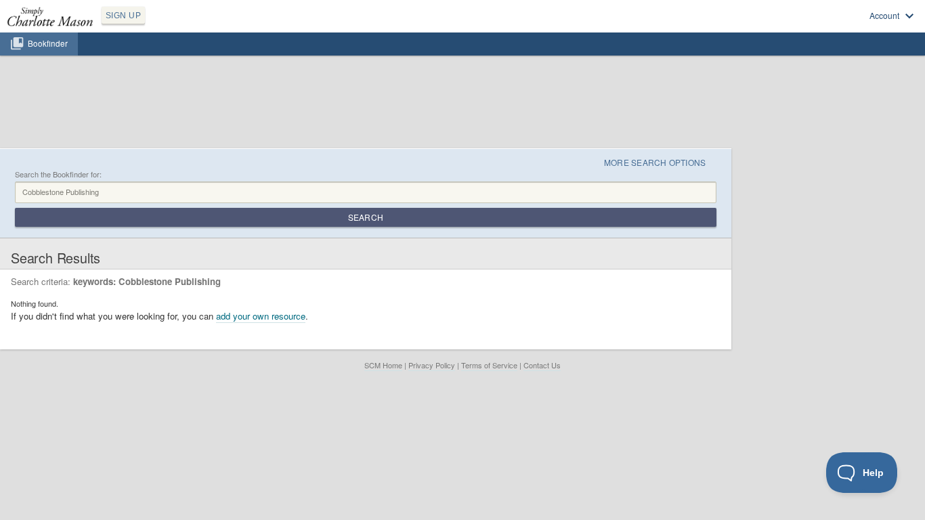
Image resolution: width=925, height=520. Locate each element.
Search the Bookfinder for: (58, 174)
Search (365, 217)
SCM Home (383, 365)
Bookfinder (48, 43)
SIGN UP (123, 15)
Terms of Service (489, 365)
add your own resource (260, 315)
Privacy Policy (431, 365)
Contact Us (542, 365)
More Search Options (655, 162)
